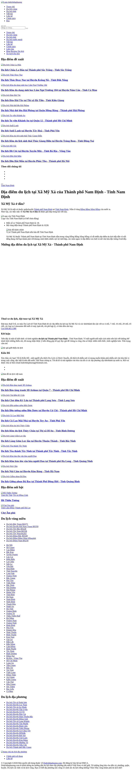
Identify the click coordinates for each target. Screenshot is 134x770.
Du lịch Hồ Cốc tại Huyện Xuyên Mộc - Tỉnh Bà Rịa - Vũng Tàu (36, 151)
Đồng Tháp (11, 675)
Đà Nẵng (10, 618)
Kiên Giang (11, 679)
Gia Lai (9, 639)
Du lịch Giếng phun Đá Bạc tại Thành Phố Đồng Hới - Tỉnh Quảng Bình (40, 481)
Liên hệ (9, 16)
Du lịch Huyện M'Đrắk (16, 733)
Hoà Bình (10, 569)
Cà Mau (9, 691)
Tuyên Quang (12, 554)
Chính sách (11, 18)
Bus (8, 21)
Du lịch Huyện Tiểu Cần (16, 745)
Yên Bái (9, 566)
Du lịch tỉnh (11, 11)
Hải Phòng (10, 590)
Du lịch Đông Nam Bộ (17, 541)
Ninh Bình (10, 602)
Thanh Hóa (11, 604)
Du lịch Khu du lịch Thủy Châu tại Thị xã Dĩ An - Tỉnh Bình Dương (38, 430)
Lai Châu (10, 562)
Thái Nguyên (11, 571)
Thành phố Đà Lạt (22, 508)
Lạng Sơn (10, 573)
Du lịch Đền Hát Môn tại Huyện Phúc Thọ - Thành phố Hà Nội (35, 161)
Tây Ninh (10, 651)
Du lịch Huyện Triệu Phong (17, 728)
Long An (10, 663)
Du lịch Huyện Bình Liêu (16, 726)
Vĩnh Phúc (10, 583)
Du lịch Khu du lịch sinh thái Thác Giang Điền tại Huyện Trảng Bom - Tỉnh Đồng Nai (47, 141)
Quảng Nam (11, 620)
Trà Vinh (10, 670)
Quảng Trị (10, 613)
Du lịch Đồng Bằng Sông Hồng (21, 538)
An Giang (10, 677)
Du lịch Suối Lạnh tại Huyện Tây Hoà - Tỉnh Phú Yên (30, 130)
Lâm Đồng (10, 646)
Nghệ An (10, 606)
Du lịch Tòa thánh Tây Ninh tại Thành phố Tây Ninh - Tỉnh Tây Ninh (39, 451)
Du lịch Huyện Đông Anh (17, 719)
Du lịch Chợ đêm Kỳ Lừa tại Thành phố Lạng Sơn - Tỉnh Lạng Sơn (38, 400)
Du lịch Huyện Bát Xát (16, 735)
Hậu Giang (10, 684)
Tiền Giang (11, 665)
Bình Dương (11, 653)
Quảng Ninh (11, 576)
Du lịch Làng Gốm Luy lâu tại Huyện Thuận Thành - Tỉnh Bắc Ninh (38, 441)
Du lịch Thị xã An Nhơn (16, 707)
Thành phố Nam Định (43, 209)
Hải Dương (11, 587)
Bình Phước (11, 649)
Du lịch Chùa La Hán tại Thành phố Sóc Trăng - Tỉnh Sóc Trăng (36, 70)
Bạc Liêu (10, 689)
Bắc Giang (10, 578)
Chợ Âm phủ (8, 512)
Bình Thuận (11, 635)
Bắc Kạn (10, 552)
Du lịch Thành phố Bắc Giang (18, 747)
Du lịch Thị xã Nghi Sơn (16, 702)
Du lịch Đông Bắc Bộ (17, 536)
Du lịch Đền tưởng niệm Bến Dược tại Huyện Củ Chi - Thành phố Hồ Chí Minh (44, 410)
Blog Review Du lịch (15, 51)
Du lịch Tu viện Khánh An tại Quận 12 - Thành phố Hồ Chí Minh (36, 120)
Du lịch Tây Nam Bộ (16, 531)
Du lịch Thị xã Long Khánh (17, 721)
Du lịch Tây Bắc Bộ (16, 529)
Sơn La (9, 564)
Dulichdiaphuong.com (52, 763)
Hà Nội (9, 545)
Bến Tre (9, 668)
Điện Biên (10, 559)
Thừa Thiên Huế (13, 616)
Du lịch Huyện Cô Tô (15, 712)
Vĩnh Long (10, 672)
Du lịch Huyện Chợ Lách (16, 738)
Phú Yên (9, 628)
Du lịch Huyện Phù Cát (16, 714)
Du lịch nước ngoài (14, 39)
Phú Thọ (9, 580)
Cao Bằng (10, 550)
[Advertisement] (67, 282)
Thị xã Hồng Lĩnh (20, 495)
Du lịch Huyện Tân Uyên (16, 709)
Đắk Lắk (10, 642)
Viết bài (9, 14)
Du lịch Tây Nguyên (16, 533)
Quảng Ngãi (11, 623)
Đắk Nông (10, 644)
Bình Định (10, 625)
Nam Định (10, 599)
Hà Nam (9, 597)
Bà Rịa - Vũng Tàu (14, 658)
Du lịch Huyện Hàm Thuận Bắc (19, 716)
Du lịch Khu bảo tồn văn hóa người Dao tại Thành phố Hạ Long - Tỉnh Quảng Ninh (47, 461)
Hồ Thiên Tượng (10, 500)
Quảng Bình (11, 611)
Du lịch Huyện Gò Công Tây (18, 731)
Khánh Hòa (11, 630)
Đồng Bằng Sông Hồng (90, 209)
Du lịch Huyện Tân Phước (17, 724)
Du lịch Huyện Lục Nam (16, 705)
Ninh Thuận (11, 632)
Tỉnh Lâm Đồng (8, 508)
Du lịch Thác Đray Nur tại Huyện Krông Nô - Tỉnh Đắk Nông (34, 80)
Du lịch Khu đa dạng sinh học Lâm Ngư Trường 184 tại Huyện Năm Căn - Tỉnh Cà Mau (49, 90)
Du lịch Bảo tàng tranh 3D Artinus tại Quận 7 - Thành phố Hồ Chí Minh (40, 390)
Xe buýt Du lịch (13, 54)
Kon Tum (10, 637)
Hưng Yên (10, 592)
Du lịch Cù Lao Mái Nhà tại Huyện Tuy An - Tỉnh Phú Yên (33, 420)
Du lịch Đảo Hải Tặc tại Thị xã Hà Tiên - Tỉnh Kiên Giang (32, 100)
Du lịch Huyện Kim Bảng (17, 740)
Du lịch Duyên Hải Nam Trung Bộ (22, 526)
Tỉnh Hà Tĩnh (6, 495)
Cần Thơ (10, 682)
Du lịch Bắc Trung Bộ (17, 524)
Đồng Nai (10, 656)
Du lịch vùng (11, 9)
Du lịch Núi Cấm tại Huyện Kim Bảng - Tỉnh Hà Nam (30, 471)
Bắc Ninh (10, 585)
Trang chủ (10, 7)
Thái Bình (10, 595)
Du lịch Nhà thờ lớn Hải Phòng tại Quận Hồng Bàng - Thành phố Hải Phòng (43, 110)
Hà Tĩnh (9, 609)
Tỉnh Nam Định (7, 185)
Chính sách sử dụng (14, 756)
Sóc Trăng (10, 686)
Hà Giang (10, 547)
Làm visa (10, 49)
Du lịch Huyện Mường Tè (17, 742)
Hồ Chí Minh (11, 661)
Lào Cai (9, 557)
